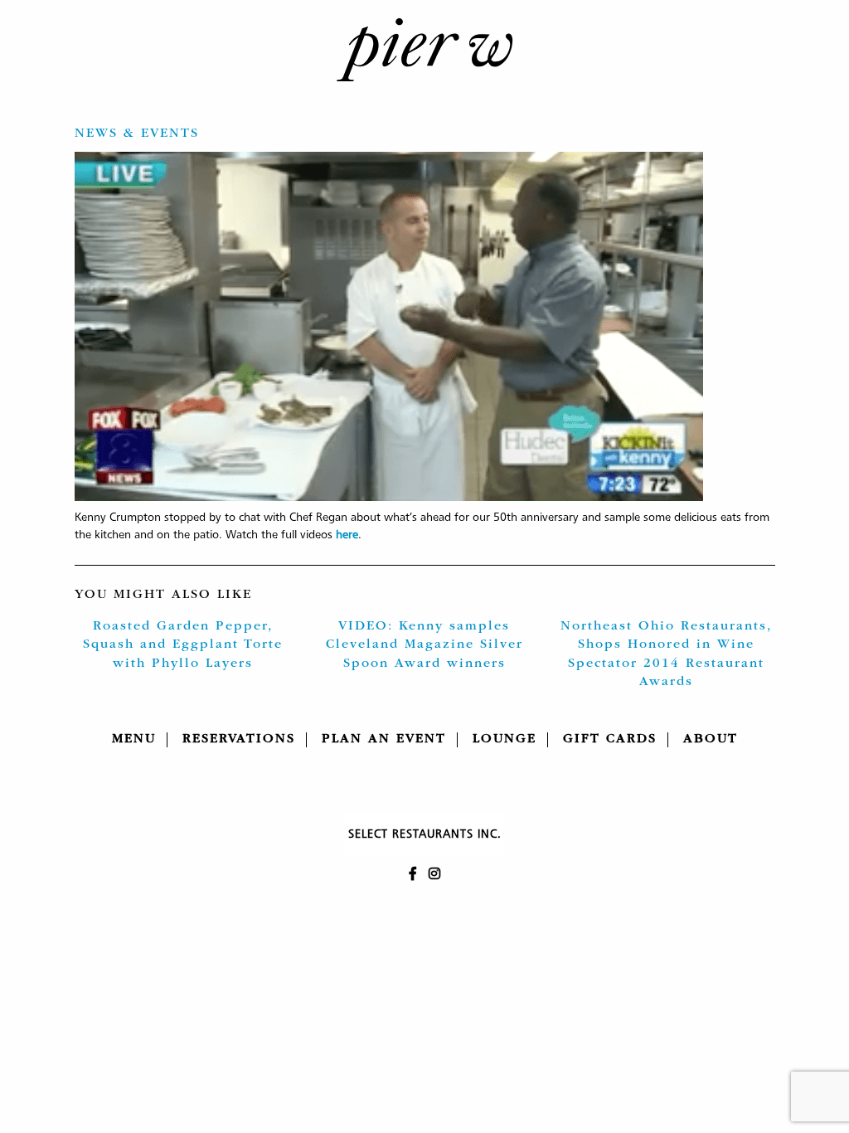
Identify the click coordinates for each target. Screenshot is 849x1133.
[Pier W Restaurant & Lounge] (424, 49)
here (347, 535)
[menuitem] (134, 739)
